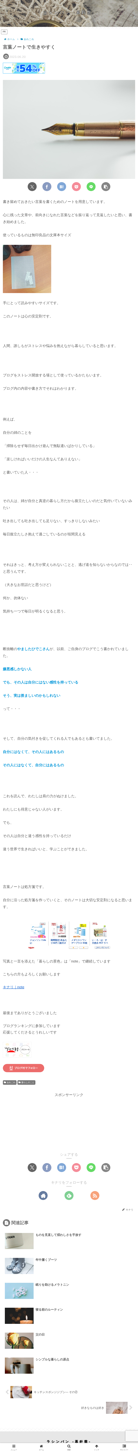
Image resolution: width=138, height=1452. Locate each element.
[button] (105, 186)
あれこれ (11, 1082)
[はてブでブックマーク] (61, 186)
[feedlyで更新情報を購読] (69, 1195)
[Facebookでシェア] (46, 186)
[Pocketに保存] (76, 186)
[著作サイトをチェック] (43, 1195)
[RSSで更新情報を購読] (94, 1195)
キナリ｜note (13, 987)
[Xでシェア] (32, 186)
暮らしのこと (27, 1082)
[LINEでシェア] (91, 186)
